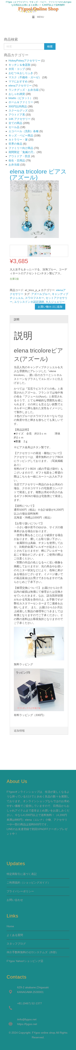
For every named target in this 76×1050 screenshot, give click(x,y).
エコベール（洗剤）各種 (24, 131)
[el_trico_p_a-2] (33, 251)
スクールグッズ (18, 110)
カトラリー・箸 (18, 139)
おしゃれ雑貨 (17, 93)
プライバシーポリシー (20, 891)
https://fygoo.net (27, 1024)
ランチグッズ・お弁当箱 (24, 89)
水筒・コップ (17, 68)
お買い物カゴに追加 (50, 306)
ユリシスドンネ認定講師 (29, 301)
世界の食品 (15, 143)
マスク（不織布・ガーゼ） (25, 77)
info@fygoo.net (27, 1019)
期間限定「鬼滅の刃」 (22, 152)
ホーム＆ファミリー (21, 102)
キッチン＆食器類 (19, 64)
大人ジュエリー (55, 301)
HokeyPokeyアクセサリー (24, 60)
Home (10, 926)
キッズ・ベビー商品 (21, 135)
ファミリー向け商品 (21, 148)
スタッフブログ (16, 943)
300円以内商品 (18, 106)
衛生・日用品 (17, 160)
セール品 (14, 127)
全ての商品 (15, 123)
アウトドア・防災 (19, 156)
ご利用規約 (13, 882)
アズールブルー (40, 294)
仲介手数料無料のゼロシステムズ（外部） (32, 952)
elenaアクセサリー (20, 85)
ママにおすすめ (18, 81)
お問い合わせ (15, 899)
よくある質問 (15, 935)
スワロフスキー (34, 297)
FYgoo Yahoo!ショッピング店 (25, 961)
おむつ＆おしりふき (21, 73)
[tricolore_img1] (45, 251)
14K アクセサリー (20, 118)
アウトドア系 (17, 114)
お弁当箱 (14, 164)
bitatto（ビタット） (21, 98)
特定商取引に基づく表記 (22, 873)
